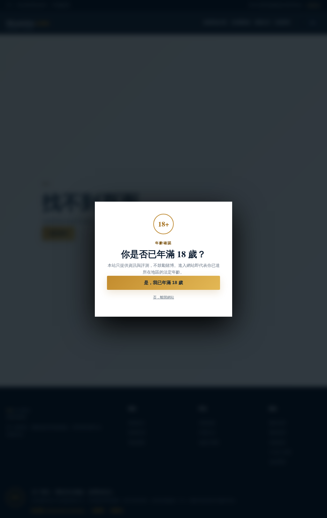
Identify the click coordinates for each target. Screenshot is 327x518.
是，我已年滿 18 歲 (163, 282)
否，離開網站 (163, 297)
